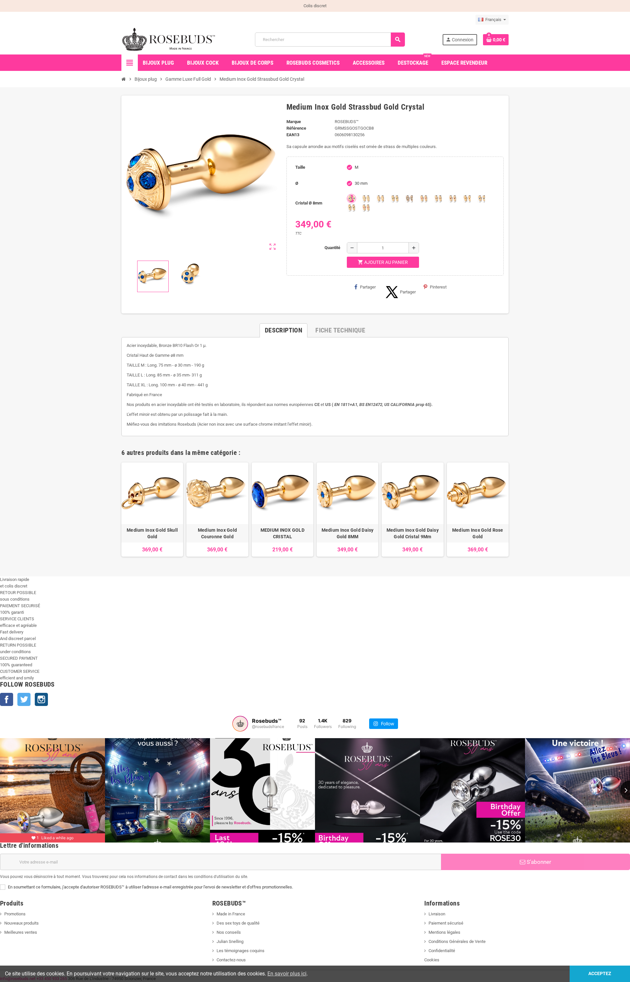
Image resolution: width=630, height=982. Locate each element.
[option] (152, 509)
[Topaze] (467, 198)
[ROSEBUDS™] (169, 39)
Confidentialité (442, 950)
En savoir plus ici (286, 974)
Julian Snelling (230, 941)
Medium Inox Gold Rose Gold (477, 533)
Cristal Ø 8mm (308, 203)
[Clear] (380, 198)
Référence (296, 128)
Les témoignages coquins (240, 950)
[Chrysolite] (365, 198)
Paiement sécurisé (446, 923)
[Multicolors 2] (351, 207)
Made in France (231, 913)
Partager (368, 287)
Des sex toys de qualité (238, 923)
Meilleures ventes (20, 932)
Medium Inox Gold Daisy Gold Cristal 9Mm (413, 533)
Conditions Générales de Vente (457, 941)
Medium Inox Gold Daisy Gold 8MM (348, 533)
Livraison (437, 913)
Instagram (41, 699)
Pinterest (438, 287)
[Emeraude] (394, 198)
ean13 (292, 134)
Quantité (332, 247)
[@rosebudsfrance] (240, 723)
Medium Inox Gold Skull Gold (152, 533)
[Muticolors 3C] (481, 198)
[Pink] (423, 198)
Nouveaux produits (21, 923)
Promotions (15, 913)
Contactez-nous (231, 959)
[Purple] (438, 198)
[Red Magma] (452, 198)
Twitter (24, 699)
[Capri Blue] (351, 198)
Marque (293, 121)
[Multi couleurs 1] (365, 207)
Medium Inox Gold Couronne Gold (217, 533)
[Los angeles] (409, 198)
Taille (300, 167)
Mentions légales (444, 932)
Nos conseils (229, 932)
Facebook (6, 699)
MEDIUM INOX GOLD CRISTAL (282, 533)
